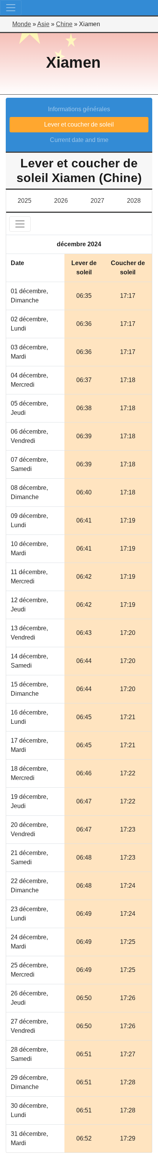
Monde (21, 24)
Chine (64, 24)
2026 (61, 200)
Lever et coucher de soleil (79, 124)
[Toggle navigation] (10, 7)
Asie (43, 24)
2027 (97, 200)
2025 (24, 200)
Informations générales (79, 109)
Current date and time (79, 140)
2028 (134, 200)
